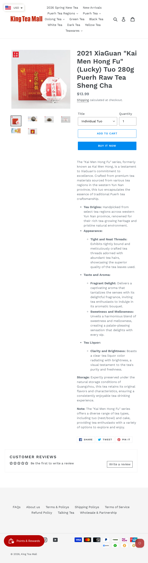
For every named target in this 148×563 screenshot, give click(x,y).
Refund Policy (41, 512)
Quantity (125, 114)
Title (81, 114)
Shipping (83, 100)
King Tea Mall (29, 554)
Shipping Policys (87, 507)
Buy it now (107, 145)
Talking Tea (66, 512)
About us (33, 507)
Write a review (119, 464)
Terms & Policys (57, 507)
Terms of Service (117, 507)
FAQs (16, 507)
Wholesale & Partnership (98, 512)
